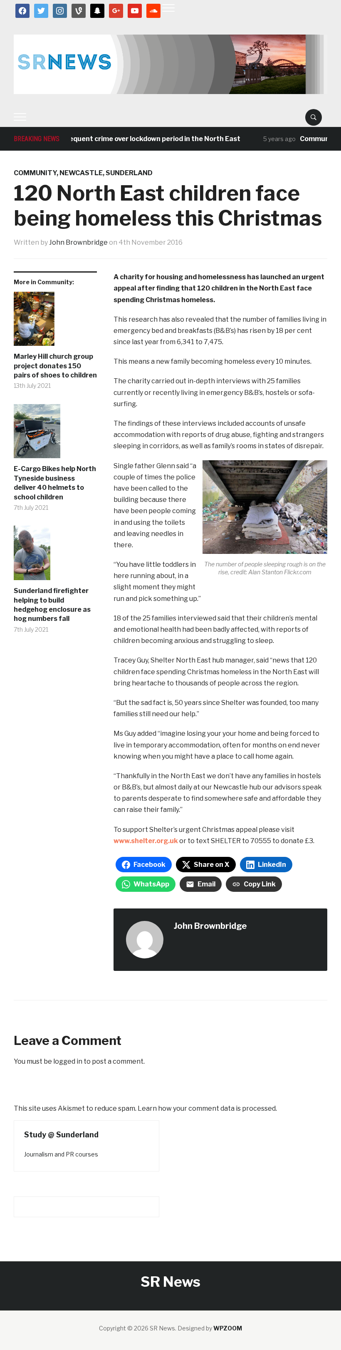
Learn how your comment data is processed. (207, 1108)
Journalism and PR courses (61, 1154)
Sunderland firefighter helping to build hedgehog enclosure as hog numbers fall (52, 605)
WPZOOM (227, 1328)
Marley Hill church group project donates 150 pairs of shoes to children (55, 365)
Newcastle (81, 173)
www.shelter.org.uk (146, 841)
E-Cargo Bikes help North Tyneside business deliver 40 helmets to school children (55, 483)
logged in (67, 1061)
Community (35, 173)
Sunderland (129, 173)
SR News (170, 1281)
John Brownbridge (78, 242)
